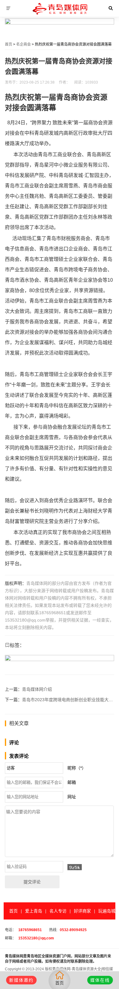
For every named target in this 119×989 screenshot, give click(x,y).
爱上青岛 (33, 910)
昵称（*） (76, 767)
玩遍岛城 (106, 910)
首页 (8, 44)
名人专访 (58, 910)
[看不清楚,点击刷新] (74, 867)
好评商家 (82, 910)
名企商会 (23, 44)
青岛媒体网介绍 (37, 689)
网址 (71, 796)
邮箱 (71, 782)
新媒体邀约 (21, 980)
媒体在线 (100, 980)
